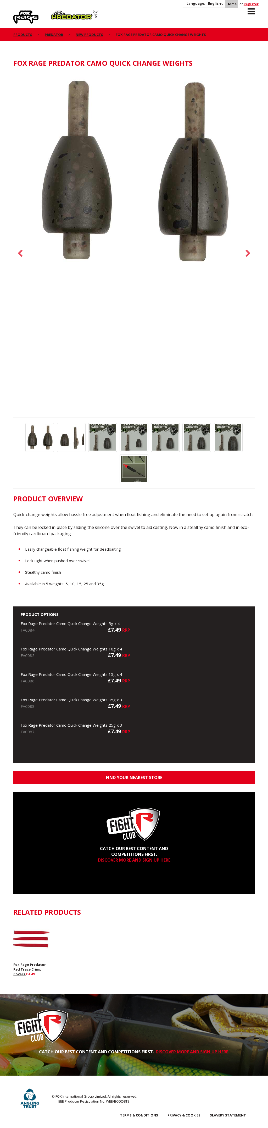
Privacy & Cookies (184, 1115)
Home (231, 4)
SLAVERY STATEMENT (228, 1115)
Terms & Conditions (139, 1115)
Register (251, 4)
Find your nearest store (134, 777)
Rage (18, 13)
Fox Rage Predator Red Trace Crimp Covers (29, 969)
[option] (134, 172)
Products (22, 34)
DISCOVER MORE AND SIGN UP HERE (134, 860)
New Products (89, 34)
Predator (60, 13)
